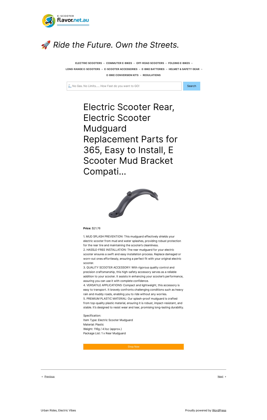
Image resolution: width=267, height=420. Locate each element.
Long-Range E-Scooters (83, 69)
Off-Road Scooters (150, 63)
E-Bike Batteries (153, 69)
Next (220, 376)
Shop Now (133, 346)
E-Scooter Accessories (120, 69)
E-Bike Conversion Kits (122, 75)
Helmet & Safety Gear (184, 69)
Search (191, 86)
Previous (49, 376)
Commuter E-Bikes (119, 63)
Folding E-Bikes (179, 63)
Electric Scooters (88, 63)
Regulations (152, 75)
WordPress (219, 410)
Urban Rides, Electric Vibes (58, 410)
